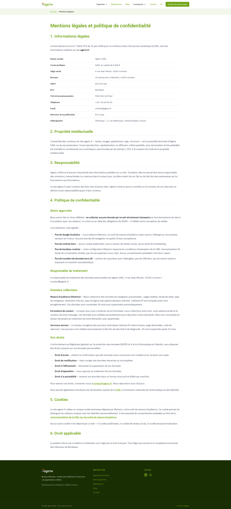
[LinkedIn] (145, 475)
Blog (127, 4)
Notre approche (99, 479)
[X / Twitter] (150, 475)
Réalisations (116, 4)
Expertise (101, 4)
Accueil (53, 11)
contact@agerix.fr (102, 383)
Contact (153, 4)
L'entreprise (138, 4)
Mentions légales (183, 506)
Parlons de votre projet (177, 4)
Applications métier (101, 475)
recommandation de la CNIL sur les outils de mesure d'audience (83, 417)
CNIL (118, 389)
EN (161, 4)
